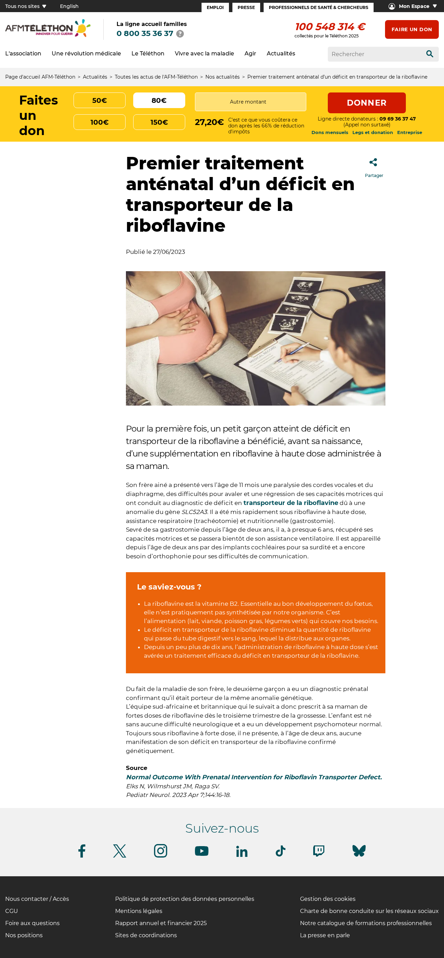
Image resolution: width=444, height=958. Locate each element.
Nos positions (24, 935)
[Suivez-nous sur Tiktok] (280, 855)
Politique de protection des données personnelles (184, 899)
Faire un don (412, 29)
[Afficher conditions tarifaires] (180, 33)
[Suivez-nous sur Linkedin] (242, 855)
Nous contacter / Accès (37, 899)
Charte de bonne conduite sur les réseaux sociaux (369, 911)
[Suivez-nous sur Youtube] (201, 854)
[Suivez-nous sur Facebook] (81, 856)
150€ (159, 122)
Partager (374, 175)
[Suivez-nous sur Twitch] (318, 855)
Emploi (215, 7)
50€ (99, 100)
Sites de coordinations (146, 935)
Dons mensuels (329, 132)
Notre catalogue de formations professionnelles (366, 923)
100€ (100, 122)
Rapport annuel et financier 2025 (161, 923)
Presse (246, 7)
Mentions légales (138, 911)
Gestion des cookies (328, 899)
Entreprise (409, 132)
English (69, 6)
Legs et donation (372, 132)
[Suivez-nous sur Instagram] (160, 856)
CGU (11, 911)
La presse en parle (325, 935)
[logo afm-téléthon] (48, 36)
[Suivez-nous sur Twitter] (119, 856)
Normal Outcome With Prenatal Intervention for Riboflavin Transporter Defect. (254, 777)
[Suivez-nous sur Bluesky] (359, 856)
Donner (367, 103)
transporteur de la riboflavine (291, 503)
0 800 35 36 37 (145, 33)
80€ (159, 100)
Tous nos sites (23, 6)
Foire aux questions (32, 923)
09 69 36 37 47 (397, 119)
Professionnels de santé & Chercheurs (318, 7)
